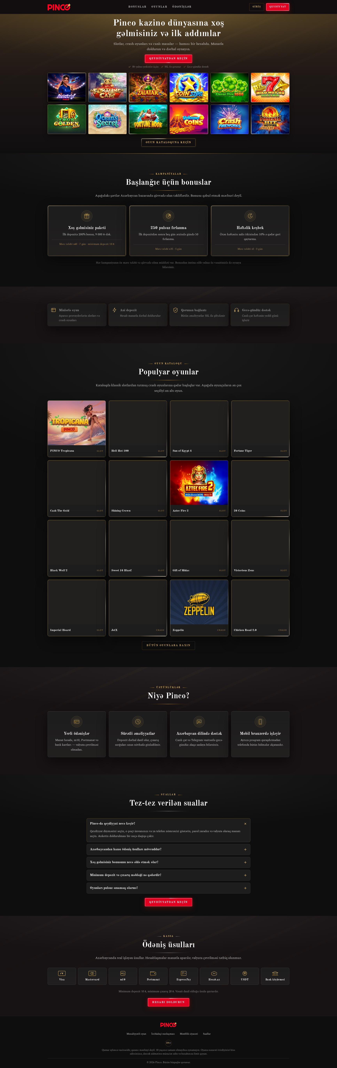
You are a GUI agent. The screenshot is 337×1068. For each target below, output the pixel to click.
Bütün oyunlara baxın (168, 645)
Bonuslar (137, 6)
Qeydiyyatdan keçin (168, 58)
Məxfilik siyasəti (189, 1034)
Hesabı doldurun (168, 1002)
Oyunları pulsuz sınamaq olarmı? (114, 888)
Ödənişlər (182, 6)
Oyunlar (159, 6)
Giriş (257, 7)
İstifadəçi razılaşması (163, 1034)
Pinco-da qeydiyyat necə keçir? (112, 823)
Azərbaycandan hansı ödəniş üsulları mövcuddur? (125, 849)
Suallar (207, 1034)
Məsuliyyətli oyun (136, 1034)
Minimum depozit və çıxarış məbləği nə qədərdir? (125, 875)
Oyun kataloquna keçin (168, 142)
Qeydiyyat (277, 7)
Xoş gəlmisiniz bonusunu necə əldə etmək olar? (124, 862)
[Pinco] (59, 7)
